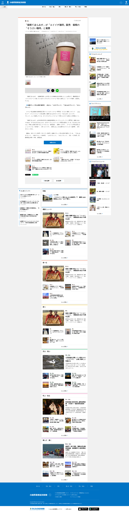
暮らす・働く (68, 6)
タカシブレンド (61, 31)
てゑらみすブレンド (45, 31)
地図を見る (53, 142)
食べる (44, 6)
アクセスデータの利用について (63, 494)
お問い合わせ (74, 494)
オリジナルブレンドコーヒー (71, 31)
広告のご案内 (59, 496)
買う (60, 6)
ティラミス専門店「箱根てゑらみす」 (33, 31)
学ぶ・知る (78, 6)
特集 (86, 6)
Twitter (121, 2)
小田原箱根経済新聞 (16, 2)
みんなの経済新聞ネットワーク (37, 509)
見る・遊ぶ (52, 6)
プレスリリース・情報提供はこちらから (80, 492)
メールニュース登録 (76, 496)
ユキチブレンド (54, 31)
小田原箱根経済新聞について (62, 492)
